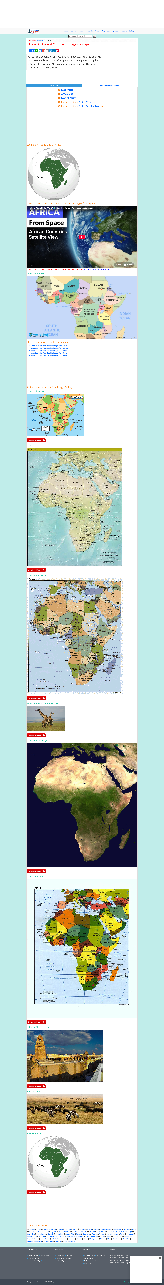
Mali (108, 1239)
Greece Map (86, 1249)
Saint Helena (101, 1232)
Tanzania (126, 1229)
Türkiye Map (60, 1255)
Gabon (75, 1229)
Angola (101, 1234)
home (39, 41)
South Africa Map (32, 1249)
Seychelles (31, 1234)
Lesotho (71, 1239)
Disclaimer (73, 1282)
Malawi (102, 1239)
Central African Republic (75, 1236)
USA (71, 31)
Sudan (78, 1234)
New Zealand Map (34, 1261)
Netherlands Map (34, 1258)
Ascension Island (112, 1234)
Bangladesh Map (89, 1255)
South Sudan (45, 1239)
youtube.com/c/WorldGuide (96, 269)
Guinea (96, 1229)
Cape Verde (60, 1236)
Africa (109, 1236)
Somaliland (59, 1234)
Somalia (51, 1234)
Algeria (94, 1234)
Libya (85, 1239)
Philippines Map (33, 1255)
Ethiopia (68, 1229)
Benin (122, 1234)
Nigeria (72, 1241)
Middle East (56, 1239)
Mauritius (125, 1239)
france (97, 31)
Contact (112, 1249)
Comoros (94, 1236)
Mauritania (116, 1239)
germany (116, 31)
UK (76, 31)
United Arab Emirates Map (92, 1261)
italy (103, 31)
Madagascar (93, 1239)
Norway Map (88, 1263)
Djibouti (32, 1229)
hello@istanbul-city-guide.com (126, 1263)
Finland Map (60, 1261)
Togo (134, 1229)
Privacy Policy (65, 1282)
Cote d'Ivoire (117, 1236)
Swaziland (86, 1234)
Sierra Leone (41, 1234)
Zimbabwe (83, 1232)
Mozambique (48, 1241)
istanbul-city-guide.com (123, 1260)
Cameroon (50, 1236)
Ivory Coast (117, 1229)
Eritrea (60, 1229)
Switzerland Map (46, 1255)
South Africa (69, 1234)
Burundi (42, 1236)
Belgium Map (59, 1249)
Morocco (38, 1241)
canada (81, 31)
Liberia (78, 1239)
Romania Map (88, 1258)
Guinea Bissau (106, 1229)
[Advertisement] (82, 14)
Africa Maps (85, 102)
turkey (131, 31)
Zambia (74, 1232)
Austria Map (60, 1258)
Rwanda (92, 1232)
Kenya (64, 1239)
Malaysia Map (101, 1255)
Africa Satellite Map (89, 106)
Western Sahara (64, 1232)
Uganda (53, 1232)
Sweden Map (70, 1258)
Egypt (39, 1229)
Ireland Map (70, 1255)
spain (109, 31)
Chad (87, 1236)
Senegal (129, 1232)
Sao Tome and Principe (116, 1232)
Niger (65, 1241)
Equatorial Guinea (49, 1229)
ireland (124, 31)
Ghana (89, 1229)
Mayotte (30, 1241)
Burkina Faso (32, 1236)
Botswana (130, 1234)
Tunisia (46, 1232)
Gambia (82, 1229)
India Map (45, 1261)
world (66, 31)
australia (90, 31)
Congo (102, 1236)
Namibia (58, 1241)
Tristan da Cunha (35, 1232)
